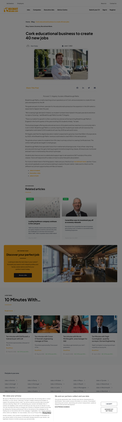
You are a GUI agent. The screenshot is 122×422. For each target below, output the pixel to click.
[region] (61, 407)
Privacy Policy (47, 412)
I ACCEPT (109, 404)
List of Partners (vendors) (62, 407)
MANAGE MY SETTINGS (109, 410)
